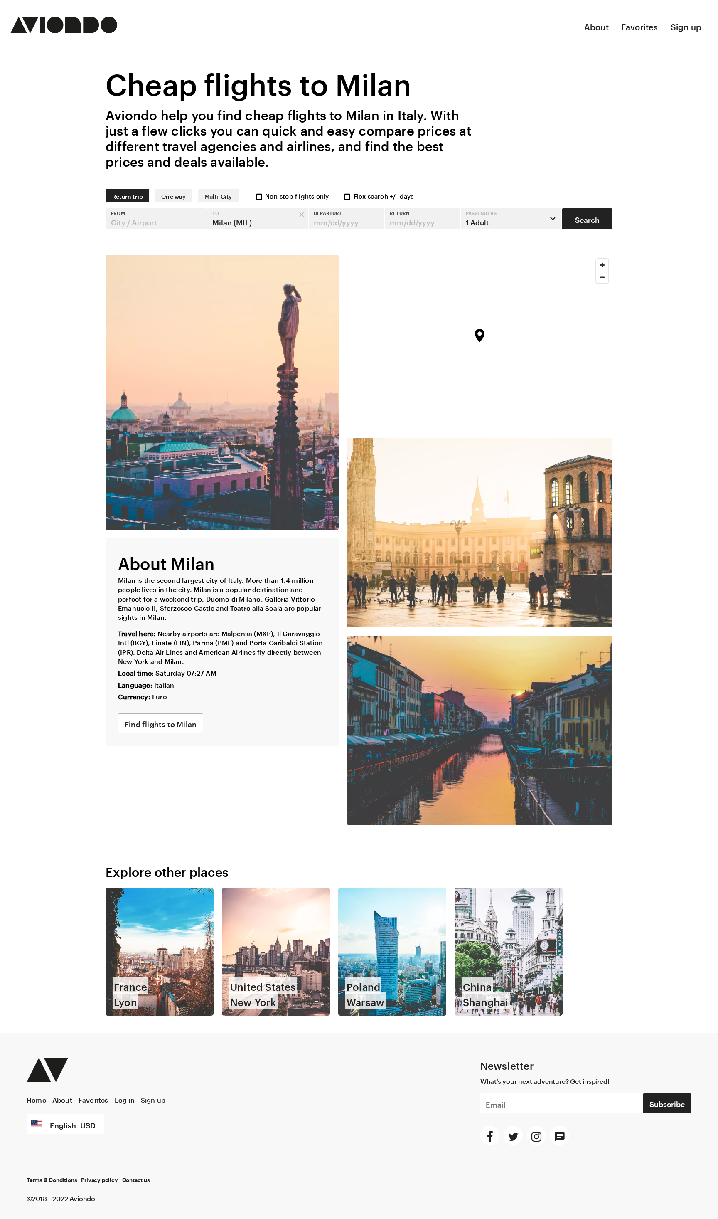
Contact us (136, 1180)
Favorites (639, 25)
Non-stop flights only (297, 195)
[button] (156, 219)
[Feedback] (559, 1135)
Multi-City (218, 195)
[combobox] (156, 219)
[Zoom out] (602, 277)
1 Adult (481, 218)
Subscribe (667, 1103)
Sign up (686, 25)
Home (36, 1099)
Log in (125, 1099)
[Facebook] (489, 1135)
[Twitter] (513, 1135)
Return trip (127, 195)
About (596, 25)
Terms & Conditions (52, 1180)
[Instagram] (536, 1135)
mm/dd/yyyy (336, 221)
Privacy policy (99, 1180)
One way (173, 195)
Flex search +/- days (384, 195)
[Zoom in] (602, 265)
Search (587, 219)
